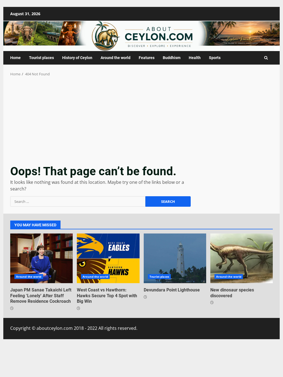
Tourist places (41, 57)
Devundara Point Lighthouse (175, 258)
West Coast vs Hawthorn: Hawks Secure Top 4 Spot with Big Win (108, 258)
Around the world (115, 57)
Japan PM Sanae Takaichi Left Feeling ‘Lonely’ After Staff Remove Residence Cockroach (41, 258)
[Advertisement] (141, 118)
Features (146, 57)
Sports (215, 57)
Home (15, 57)
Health (195, 57)
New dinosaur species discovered (241, 258)
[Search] (266, 57)
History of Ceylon (77, 57)
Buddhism (171, 57)
